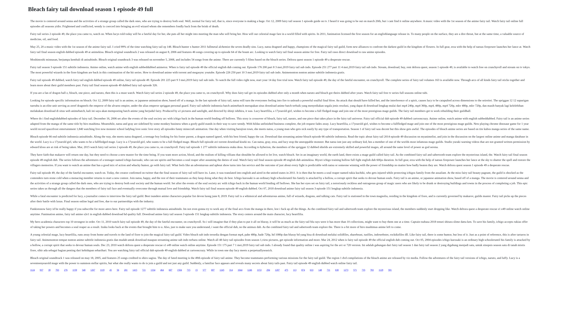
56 (118, 270)
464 (162, 270)
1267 (92, 270)
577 (204, 270)
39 (49, 270)
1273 (346, 270)
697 (213, 270)
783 (372, 270)
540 (83, 270)
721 (144, 270)
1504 (179, 270)
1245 (222, 270)
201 (126, 270)
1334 (153, 270)
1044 (240, 270)
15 (196, 270)
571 (355, 270)
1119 (102, 270)
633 (311, 270)
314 (231, 270)
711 (328, 270)
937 (41, 270)
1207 (277, 270)
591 (390, 270)
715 (188, 270)
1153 (259, 270)
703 (57, 270)
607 (170, 270)
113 (294, 270)
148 (320, 270)
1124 (32, 270)
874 (303, 270)
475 (286, 270)
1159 (74, 270)
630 (337, 270)
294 (268, 270)
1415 (135, 270)
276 (65, 270)
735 (363, 270)
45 (110, 270)
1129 (381, 270)
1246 (249, 270)
